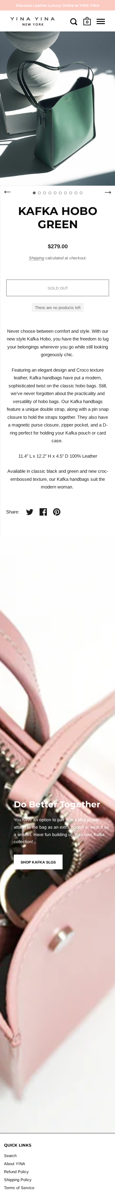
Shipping (36, 258)
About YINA (14, 1163)
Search (10, 1155)
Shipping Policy (18, 1179)
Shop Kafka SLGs (38, 862)
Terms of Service (19, 1187)
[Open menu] (101, 21)
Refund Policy (16, 1171)
